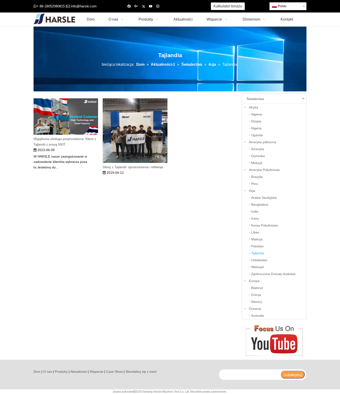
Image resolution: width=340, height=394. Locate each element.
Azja (252, 190)
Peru (254, 184)
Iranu (255, 218)
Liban (255, 232)
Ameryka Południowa (264, 170)
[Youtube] (151, 6)
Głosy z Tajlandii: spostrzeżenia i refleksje (133, 167)
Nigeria (256, 128)
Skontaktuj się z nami (141, 371)
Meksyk (256, 163)
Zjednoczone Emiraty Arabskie (273, 274)
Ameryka (257, 149)
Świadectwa (255, 99)
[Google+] (136, 6)
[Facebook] (129, 6)
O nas (47, 371)
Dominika (258, 156)
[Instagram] (158, 6)
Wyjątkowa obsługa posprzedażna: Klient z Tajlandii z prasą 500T (65, 141)
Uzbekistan (259, 260)
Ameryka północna (262, 142)
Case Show (114, 371)
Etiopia (256, 121)
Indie (254, 211)
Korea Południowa (264, 225)
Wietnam (257, 267)
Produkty (61, 371)
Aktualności (78, 371)
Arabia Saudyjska (264, 197)
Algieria (256, 114)
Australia (257, 315)
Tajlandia (257, 253)
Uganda (257, 135)
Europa (254, 281)
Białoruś (257, 288)
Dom (37, 371)
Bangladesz (259, 204)
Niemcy (256, 302)
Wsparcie (96, 371)
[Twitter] (143, 6)
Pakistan (257, 246)
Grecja (256, 295)
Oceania (255, 308)
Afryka (253, 107)
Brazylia (257, 177)
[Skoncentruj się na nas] (274, 339)
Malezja (257, 239)
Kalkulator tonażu (227, 6)
